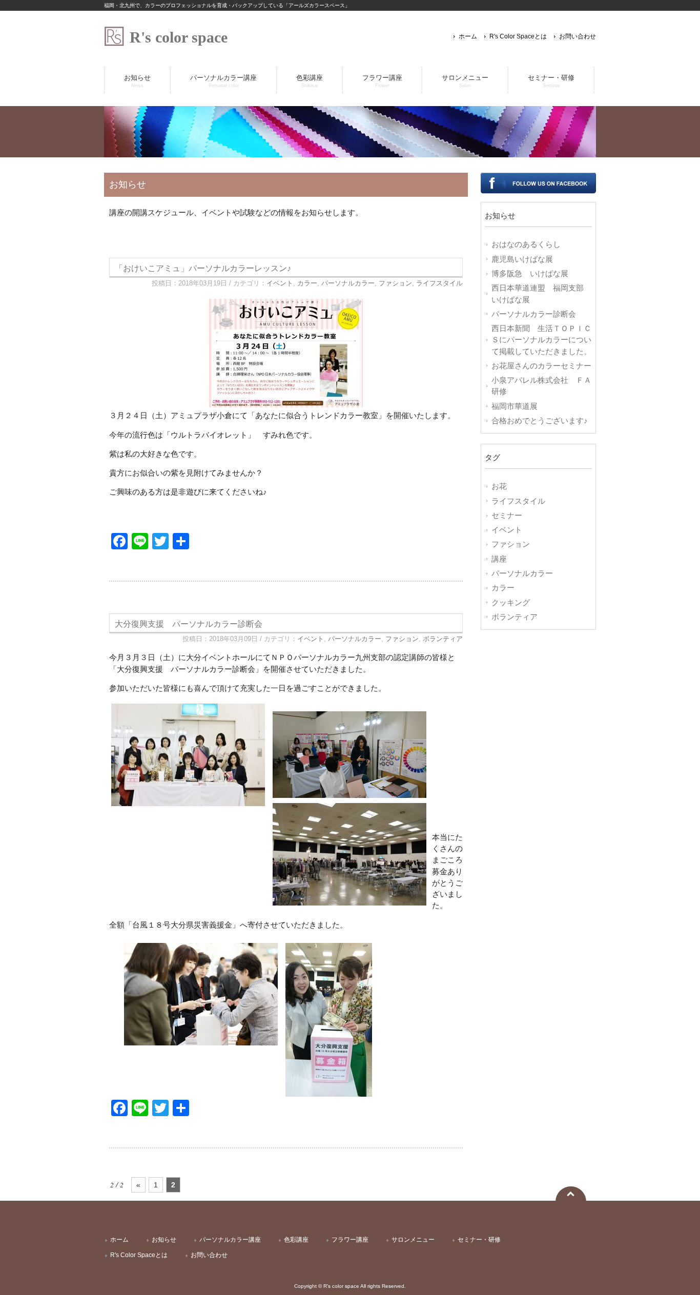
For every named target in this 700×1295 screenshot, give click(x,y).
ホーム (468, 36)
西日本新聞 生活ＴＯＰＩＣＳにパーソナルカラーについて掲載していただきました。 (541, 340)
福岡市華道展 (514, 406)
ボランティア (443, 639)
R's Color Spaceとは (518, 36)
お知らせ (164, 1239)
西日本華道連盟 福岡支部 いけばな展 (541, 293)
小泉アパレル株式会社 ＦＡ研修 (541, 386)
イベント (279, 283)
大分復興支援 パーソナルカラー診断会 (188, 623)
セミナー (506, 515)
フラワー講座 (350, 1239)
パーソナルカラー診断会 (533, 314)
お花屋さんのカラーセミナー (541, 366)
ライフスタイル (439, 283)
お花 (499, 486)
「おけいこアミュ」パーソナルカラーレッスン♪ (203, 268)
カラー (307, 283)
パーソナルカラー (348, 283)
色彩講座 (296, 1239)
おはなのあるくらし (526, 244)
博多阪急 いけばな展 (529, 274)
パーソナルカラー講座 (230, 1239)
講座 (499, 559)
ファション (395, 283)
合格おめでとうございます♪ (539, 421)
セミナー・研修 (479, 1239)
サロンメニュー (413, 1239)
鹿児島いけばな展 (522, 259)
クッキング (510, 603)
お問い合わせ (577, 36)
